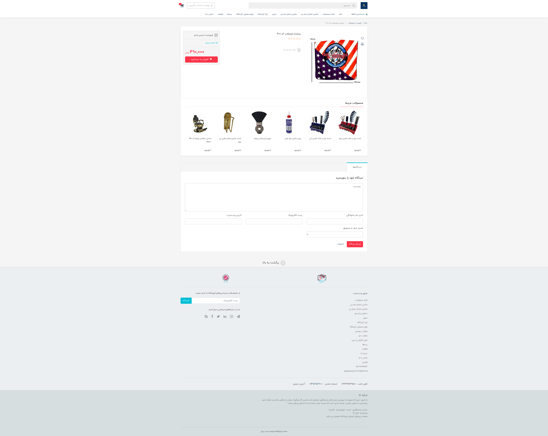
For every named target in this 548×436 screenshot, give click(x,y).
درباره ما (364, 353)
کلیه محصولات (329, 14)
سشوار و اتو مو (361, 313)
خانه (340, 14)
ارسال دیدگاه (355, 244)
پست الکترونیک (295, 215)
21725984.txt (361, 366)
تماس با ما (209, 14)
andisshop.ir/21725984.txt (355, 371)
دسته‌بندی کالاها (358, 14)
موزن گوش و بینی (359, 340)
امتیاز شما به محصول (353, 228)
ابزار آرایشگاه (263, 14)
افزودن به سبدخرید (200, 59)
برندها (229, 14)
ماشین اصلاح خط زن (289, 14)
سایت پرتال (265, 431)
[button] (184, 5)
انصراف (340, 244)
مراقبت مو (363, 335)
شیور (274, 14)
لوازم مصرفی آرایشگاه (244, 14)
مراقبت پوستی (361, 331)
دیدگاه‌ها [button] (357, 167)
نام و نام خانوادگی (354, 215)
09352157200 (315, 384)
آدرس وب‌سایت (234, 215)
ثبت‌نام (186, 300)
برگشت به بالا (271, 263)
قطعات (220, 14)
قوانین (364, 362)
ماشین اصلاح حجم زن (309, 14)
